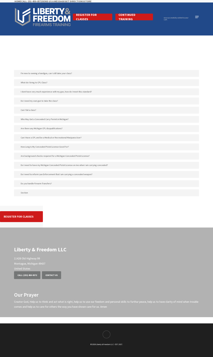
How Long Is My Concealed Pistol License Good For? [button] (45, 146)
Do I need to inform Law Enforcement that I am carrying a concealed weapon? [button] (56, 174)
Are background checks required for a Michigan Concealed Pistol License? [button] (55, 156)
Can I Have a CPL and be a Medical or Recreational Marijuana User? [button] (51, 137)
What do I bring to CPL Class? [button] (34, 82)
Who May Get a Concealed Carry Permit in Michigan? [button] (45, 119)
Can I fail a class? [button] (28, 110)
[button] (197, 17)
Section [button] (24, 192)
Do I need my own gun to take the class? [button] (39, 100)
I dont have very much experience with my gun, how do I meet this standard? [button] (56, 91)
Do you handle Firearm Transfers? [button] (36, 183)
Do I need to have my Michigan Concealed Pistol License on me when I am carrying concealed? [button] (64, 165)
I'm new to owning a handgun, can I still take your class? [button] (46, 73)
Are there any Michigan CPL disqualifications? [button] (42, 128)
